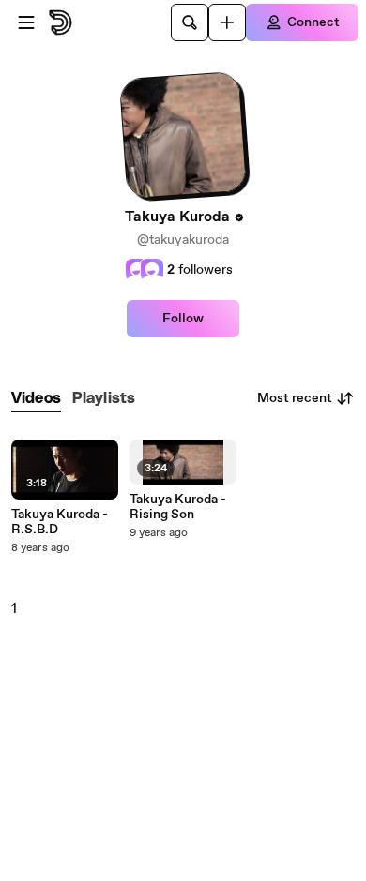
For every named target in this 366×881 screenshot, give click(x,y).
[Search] (189, 22)
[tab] (36, 399)
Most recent (294, 398)
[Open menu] (26, 22)
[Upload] (227, 22)
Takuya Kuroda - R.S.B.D (59, 522)
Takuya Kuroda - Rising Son (178, 507)
